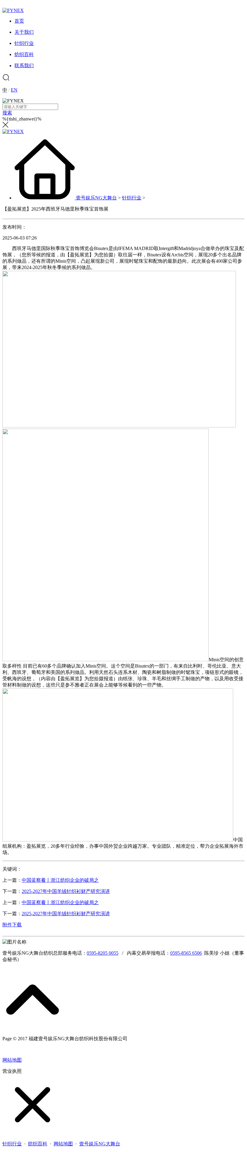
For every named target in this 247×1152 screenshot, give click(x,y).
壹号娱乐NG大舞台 (96, 197)
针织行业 (131, 197)
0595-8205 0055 (102, 953)
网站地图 (12, 1060)
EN (14, 89)
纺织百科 (37, 1143)
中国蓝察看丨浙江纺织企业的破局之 (60, 880)
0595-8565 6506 (186, 953)
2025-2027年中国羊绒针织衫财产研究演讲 (66, 891)
